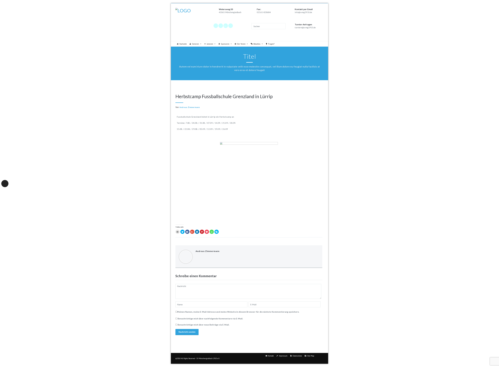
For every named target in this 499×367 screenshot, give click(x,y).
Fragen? (271, 44)
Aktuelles (256, 44)
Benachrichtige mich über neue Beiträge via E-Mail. (203, 324)
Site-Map (310, 356)
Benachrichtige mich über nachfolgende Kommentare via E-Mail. (210, 318)
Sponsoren (225, 44)
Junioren (210, 44)
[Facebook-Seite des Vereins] (215, 25)
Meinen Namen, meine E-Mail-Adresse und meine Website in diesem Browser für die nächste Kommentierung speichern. (238, 311)
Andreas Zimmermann (189, 107)
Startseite (183, 44)
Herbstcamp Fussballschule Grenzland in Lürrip (224, 96)
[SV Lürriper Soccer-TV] (230, 25)
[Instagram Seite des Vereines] (220, 25)
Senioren (195, 44)
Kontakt (271, 356)
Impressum (283, 356)
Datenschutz (297, 356)
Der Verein (241, 44)
